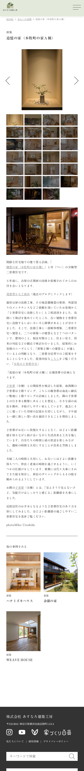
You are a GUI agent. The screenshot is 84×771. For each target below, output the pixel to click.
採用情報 (34, 741)
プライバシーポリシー (56, 741)
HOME (10, 19)
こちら (54, 358)
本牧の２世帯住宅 (25, 364)
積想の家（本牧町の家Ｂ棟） (25, 267)
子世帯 (10, 385)
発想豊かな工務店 (18, 294)
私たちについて (15, 741)
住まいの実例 (25, 19)
